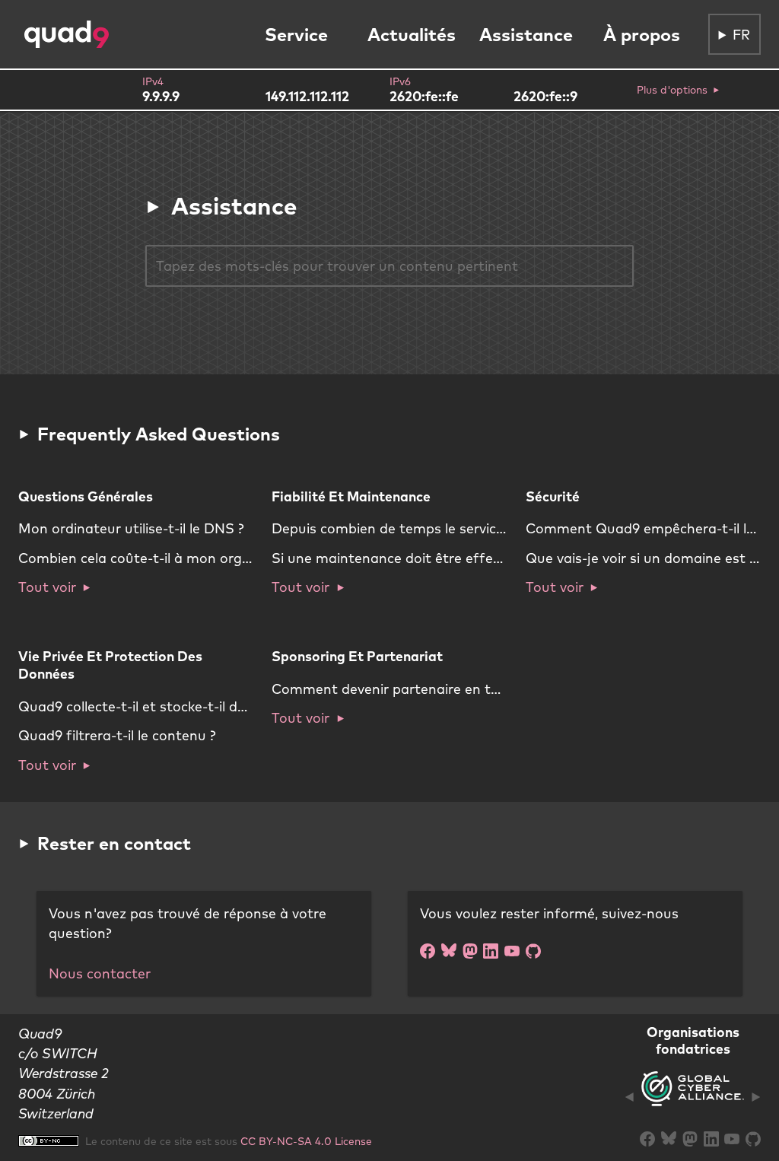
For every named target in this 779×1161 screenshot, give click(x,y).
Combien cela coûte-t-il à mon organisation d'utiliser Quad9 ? (219, 557)
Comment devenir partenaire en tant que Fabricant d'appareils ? (483, 688)
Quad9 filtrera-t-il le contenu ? (117, 735)
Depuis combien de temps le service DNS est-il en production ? (475, 528)
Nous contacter (100, 973)
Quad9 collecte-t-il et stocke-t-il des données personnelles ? (212, 706)
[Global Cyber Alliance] (692, 1097)
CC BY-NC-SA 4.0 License (306, 1140)
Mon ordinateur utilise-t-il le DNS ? (131, 528)
